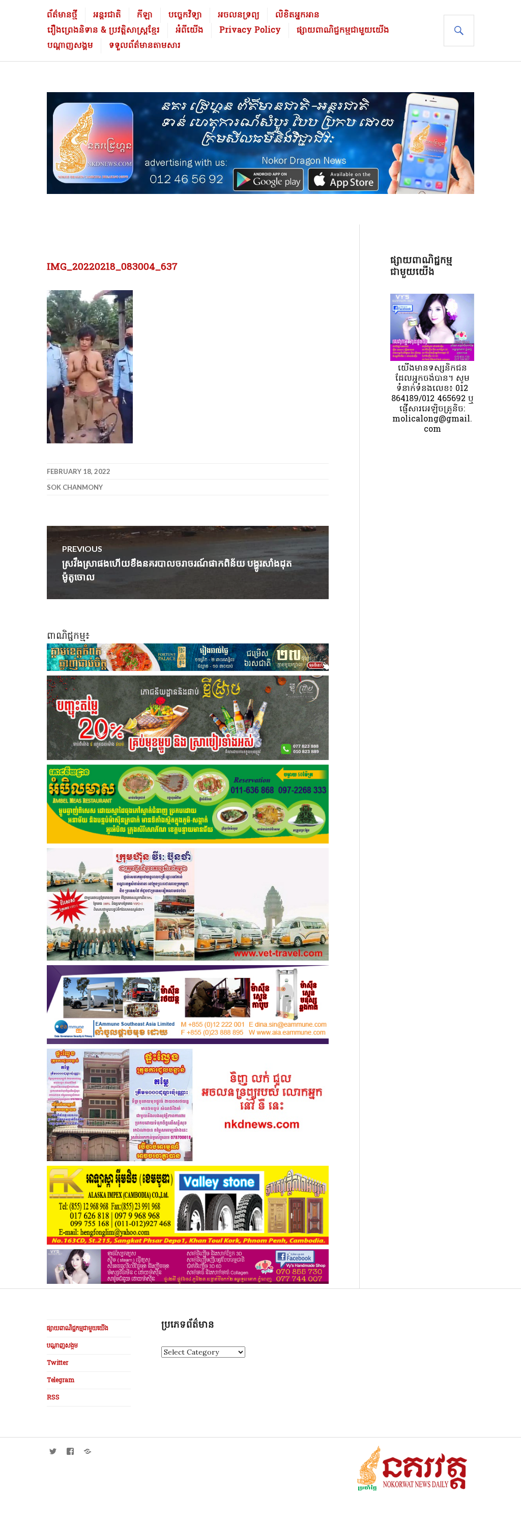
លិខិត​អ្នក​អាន (297, 15)
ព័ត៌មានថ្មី (62, 15)
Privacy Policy (250, 30)
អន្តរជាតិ (107, 15)
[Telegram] (87, 1451)
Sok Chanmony (75, 487)
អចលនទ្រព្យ (238, 15)
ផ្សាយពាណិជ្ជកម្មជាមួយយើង (343, 30)
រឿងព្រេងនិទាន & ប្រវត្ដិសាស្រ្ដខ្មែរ (103, 30)
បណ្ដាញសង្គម (70, 46)
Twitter (57, 1363)
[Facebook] (70, 1451)
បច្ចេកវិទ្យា (185, 15)
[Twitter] (53, 1451)
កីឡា (145, 15)
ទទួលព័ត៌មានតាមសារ (145, 46)
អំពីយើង (190, 30)
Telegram (60, 1380)
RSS (53, 1397)
